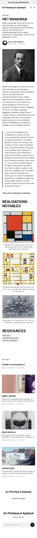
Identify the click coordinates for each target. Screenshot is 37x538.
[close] (34, 2)
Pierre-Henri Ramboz (16, 42)
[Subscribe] (32, 525)
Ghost (23, 498)
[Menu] (34, 7)
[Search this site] (31, 7)
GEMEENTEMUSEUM (10, 338)
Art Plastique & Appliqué (14, 7)
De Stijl (10, 105)
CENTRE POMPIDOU (10, 341)
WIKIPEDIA (6, 335)
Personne (5, 15)
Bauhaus (31, 107)
